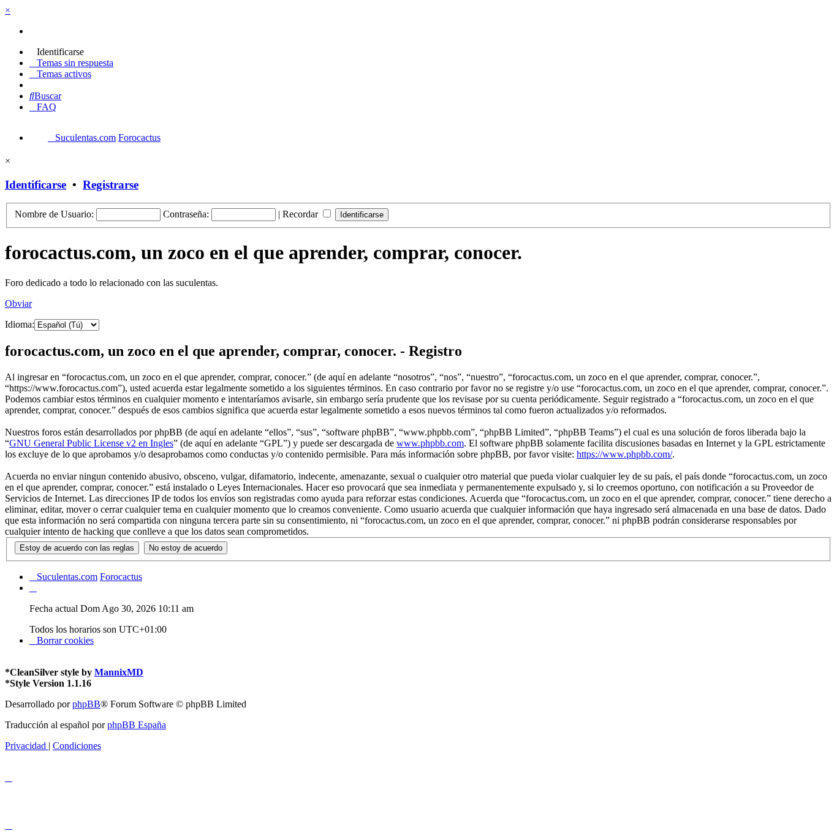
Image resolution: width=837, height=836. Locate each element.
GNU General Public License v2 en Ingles (91, 443)
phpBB (86, 704)
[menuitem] (56, 52)
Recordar (301, 214)
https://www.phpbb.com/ (624, 454)
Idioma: (19, 324)
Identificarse (35, 184)
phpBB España (136, 725)
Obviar (18, 303)
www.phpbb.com (430, 443)
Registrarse (110, 184)
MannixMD (118, 672)
